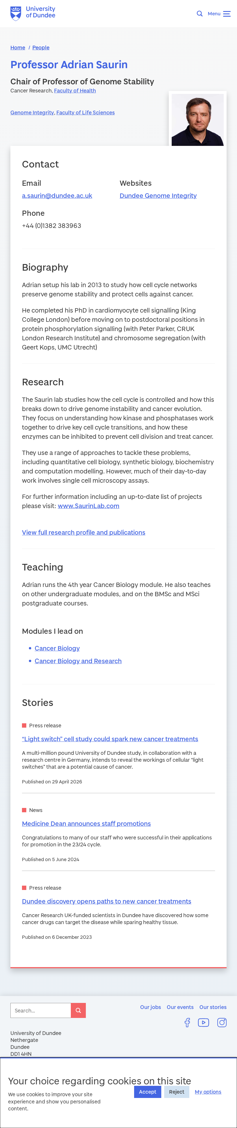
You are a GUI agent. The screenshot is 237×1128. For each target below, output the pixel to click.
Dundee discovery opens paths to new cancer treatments (106, 901)
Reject (176, 1091)
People (40, 47)
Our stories (213, 1007)
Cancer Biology (57, 648)
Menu (214, 13)
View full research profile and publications (83, 532)
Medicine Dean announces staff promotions (86, 823)
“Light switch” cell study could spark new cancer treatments (110, 739)
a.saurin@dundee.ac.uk (57, 195)
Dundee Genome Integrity (158, 195)
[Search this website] (201, 13)
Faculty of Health (75, 90)
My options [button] (208, 1091)
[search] (78, 1010)
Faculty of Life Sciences (85, 112)
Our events (180, 1007)
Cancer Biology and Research (78, 661)
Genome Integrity (32, 112)
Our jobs (150, 1007)
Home (17, 47)
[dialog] (118, 1092)
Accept (147, 1091)
